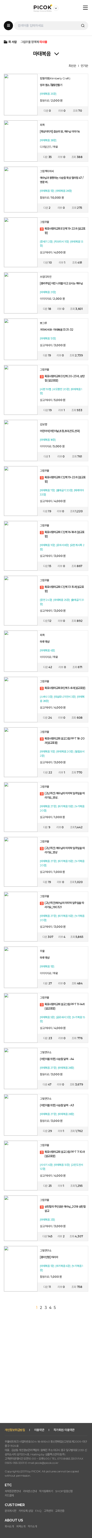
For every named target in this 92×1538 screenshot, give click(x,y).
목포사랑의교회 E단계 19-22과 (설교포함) (65, 231)
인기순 (84, 66)
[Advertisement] (46, 1375)
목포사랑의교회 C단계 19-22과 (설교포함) (65, 479)
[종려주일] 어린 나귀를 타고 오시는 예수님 (61, 283)
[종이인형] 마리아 (49, 1257)
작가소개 (32, 1526)
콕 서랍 (12, 42)
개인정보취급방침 (15, 1430)
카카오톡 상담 (26, 1510)
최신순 (72, 66)
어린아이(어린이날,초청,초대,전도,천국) (60, 431)
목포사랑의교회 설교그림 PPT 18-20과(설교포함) (64, 740)
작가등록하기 (46, 1491)
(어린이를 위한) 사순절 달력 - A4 (57, 1059)
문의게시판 (10, 1510)
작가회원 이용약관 (64, 1430)
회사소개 (9, 1526)
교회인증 (59, 1510)
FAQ (38, 1510)
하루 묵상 (45, 641)
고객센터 (48, 1510)
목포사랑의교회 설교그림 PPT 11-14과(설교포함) (65, 1006)
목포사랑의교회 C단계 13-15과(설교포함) (64, 589)
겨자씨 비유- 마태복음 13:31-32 (56, 329)
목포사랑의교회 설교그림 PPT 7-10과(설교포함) (65, 1154)
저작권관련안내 (13, 1491)
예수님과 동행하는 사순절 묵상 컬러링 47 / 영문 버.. (62, 180)
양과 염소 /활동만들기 (51, 85)
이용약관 (39, 1430)
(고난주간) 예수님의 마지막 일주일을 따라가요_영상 (64, 850)
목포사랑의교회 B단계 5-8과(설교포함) (65, 688)
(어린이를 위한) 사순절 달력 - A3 (57, 1105)
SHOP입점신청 (64, 1491)
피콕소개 (20, 1526)
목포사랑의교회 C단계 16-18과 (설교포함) (64, 534)
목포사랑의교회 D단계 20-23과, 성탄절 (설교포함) (64, 378)
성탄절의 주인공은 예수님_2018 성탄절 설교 (65, 1209)
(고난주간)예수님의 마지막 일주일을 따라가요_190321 (64, 905)
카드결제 (9, 1495)
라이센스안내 (30, 1491)
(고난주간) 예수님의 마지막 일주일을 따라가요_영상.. (64, 795)
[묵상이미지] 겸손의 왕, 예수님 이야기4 (60, 131)
